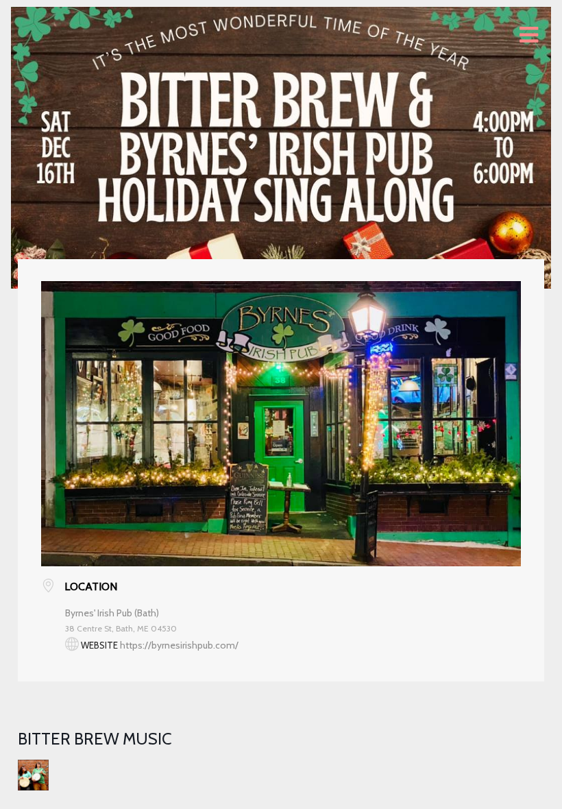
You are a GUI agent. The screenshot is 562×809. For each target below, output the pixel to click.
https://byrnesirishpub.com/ (179, 645)
